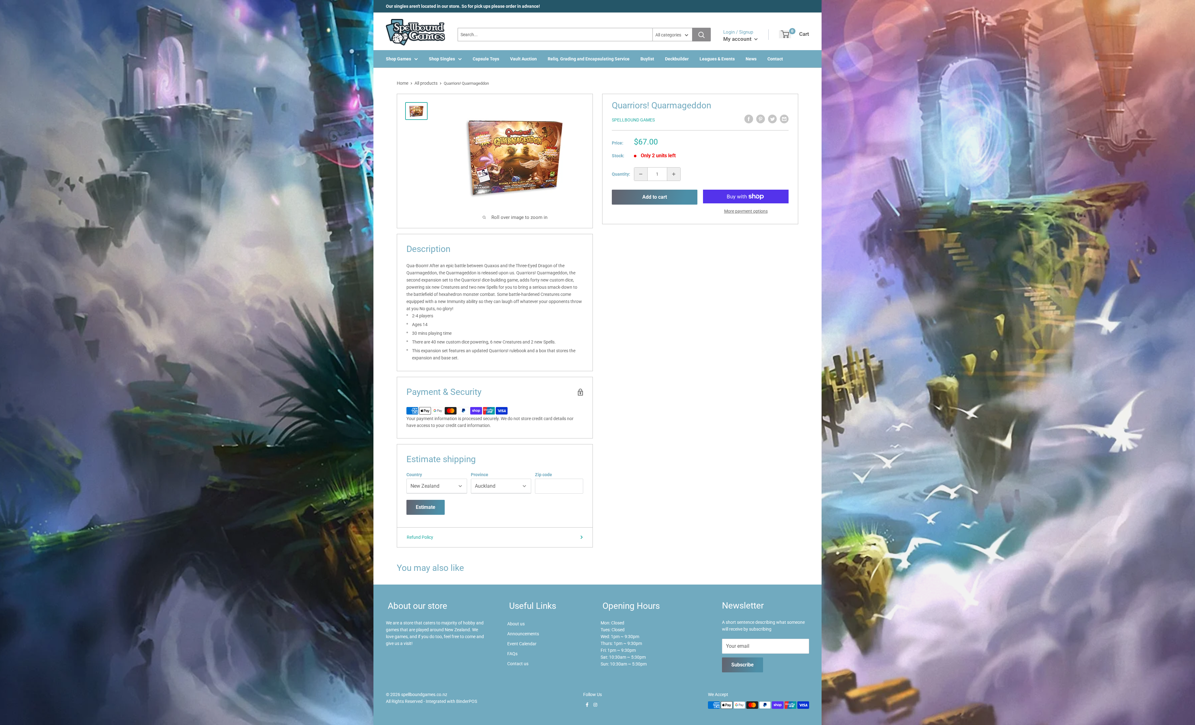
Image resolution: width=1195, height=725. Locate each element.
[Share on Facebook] (748, 119)
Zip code (543, 474)
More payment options (746, 211)
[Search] (701, 34)
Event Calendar (522, 643)
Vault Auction (523, 58)
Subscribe (742, 665)
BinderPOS (466, 701)
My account (738, 39)
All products (426, 83)
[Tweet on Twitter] (772, 119)
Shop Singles (442, 58)
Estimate (425, 507)
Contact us (517, 663)
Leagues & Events (717, 58)
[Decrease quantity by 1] (640, 174)
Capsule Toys (486, 58)
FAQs (512, 653)
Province (479, 474)
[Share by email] (784, 119)
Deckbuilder (677, 58)
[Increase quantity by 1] (673, 174)
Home (402, 83)
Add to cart (654, 197)
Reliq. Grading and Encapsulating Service (589, 58)
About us (516, 623)
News (751, 58)
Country (414, 474)
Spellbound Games (633, 119)
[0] (785, 34)
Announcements (523, 633)
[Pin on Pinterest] (760, 119)
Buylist (647, 58)
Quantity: (621, 174)
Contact (775, 58)
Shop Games (398, 58)
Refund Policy (420, 537)
